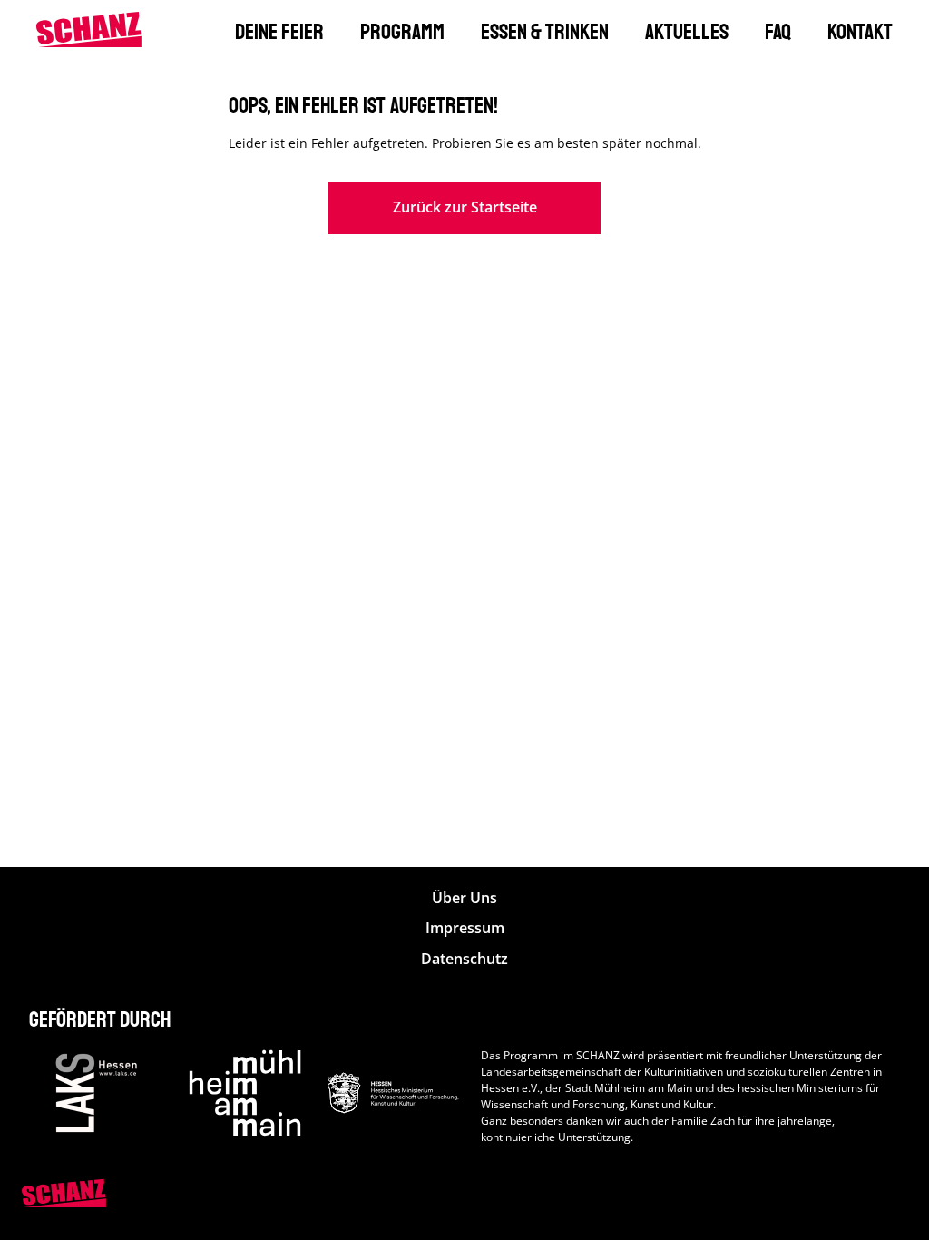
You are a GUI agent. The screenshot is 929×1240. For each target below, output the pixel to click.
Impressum (464, 928)
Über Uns (464, 898)
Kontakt (860, 31)
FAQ (778, 31)
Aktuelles (687, 31)
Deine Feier (279, 31)
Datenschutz (464, 959)
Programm (402, 31)
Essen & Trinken (545, 31)
